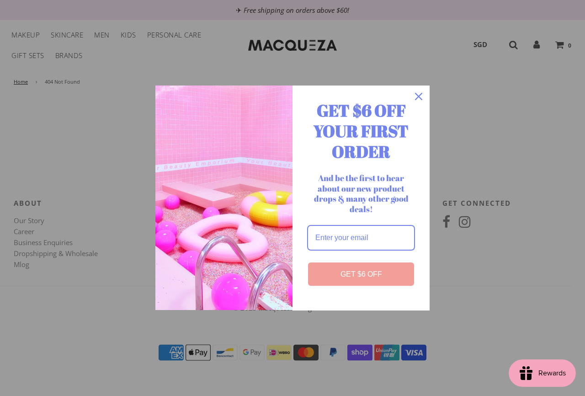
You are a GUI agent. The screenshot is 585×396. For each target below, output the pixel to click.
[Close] (419, 96)
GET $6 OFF (361, 274)
